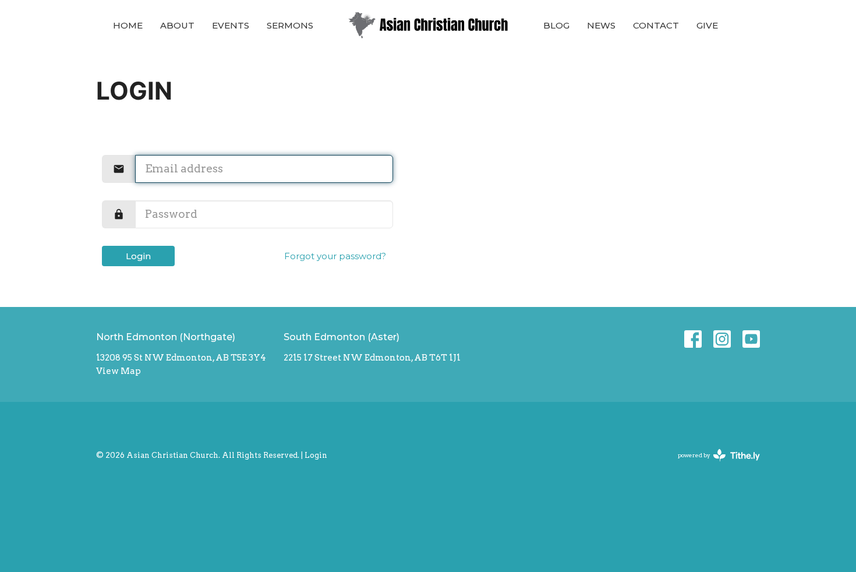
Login (138, 256)
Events (230, 25)
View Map (118, 371)
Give (707, 25)
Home (128, 25)
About (177, 25)
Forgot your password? (335, 256)
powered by (713, 465)
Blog (556, 25)
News (601, 25)
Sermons (290, 25)
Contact (656, 25)
